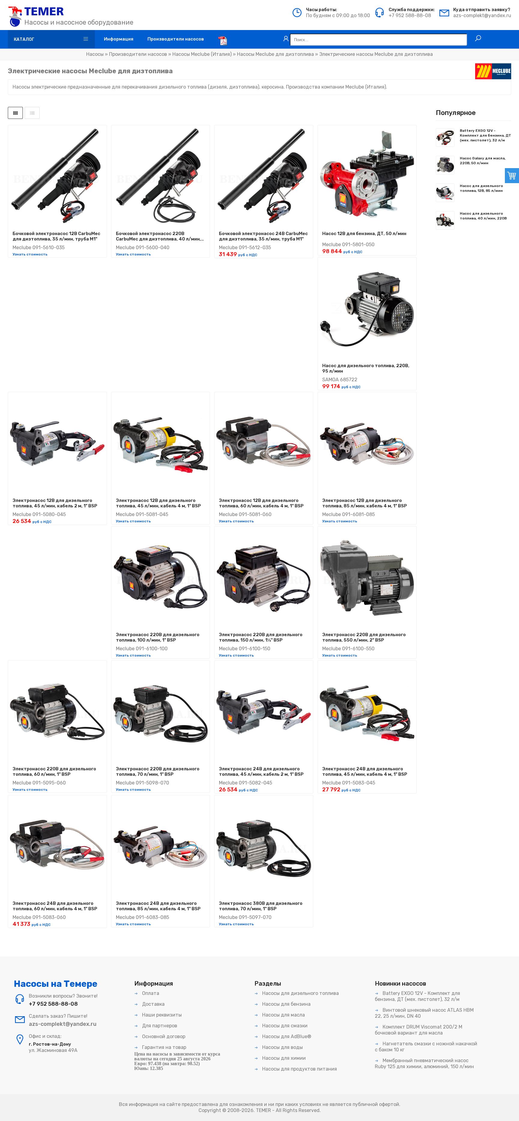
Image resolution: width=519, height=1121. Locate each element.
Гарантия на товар (163, 1047)
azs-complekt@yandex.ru (482, 15)
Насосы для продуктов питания (299, 1069)
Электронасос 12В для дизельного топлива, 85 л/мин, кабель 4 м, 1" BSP (364, 503)
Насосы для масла (283, 1015)
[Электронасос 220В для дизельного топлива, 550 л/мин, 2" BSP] (367, 577)
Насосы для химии (283, 1058)
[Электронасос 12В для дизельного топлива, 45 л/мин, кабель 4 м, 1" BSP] (160, 443)
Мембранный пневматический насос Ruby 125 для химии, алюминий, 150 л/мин (424, 1063)
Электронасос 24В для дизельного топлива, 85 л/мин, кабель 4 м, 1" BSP (158, 906)
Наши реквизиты (161, 1015)
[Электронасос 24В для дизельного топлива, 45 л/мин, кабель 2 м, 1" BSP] (263, 711)
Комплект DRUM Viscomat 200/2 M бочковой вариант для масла (418, 1030)
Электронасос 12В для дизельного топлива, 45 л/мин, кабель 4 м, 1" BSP (158, 503)
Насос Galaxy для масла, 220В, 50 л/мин (482, 160)
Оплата (150, 993)
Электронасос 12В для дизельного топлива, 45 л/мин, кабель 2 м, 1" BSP (55, 503)
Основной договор (163, 1036)
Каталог (24, 39)
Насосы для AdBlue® (286, 1036)
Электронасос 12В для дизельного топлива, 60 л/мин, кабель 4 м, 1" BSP (261, 503)
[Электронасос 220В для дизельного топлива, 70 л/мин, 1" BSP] (160, 711)
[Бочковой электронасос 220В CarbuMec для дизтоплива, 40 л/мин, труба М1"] (160, 176)
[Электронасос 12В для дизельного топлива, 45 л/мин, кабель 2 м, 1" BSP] (57, 443)
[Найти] (478, 38)
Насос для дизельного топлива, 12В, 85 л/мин (481, 188)
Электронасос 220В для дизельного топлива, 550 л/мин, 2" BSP (364, 637)
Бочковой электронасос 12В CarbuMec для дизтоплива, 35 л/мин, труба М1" (56, 236)
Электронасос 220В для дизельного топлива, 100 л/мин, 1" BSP (157, 637)
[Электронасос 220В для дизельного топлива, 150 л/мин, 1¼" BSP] (263, 577)
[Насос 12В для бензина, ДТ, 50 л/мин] (367, 176)
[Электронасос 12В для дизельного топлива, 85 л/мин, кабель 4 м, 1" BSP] (367, 443)
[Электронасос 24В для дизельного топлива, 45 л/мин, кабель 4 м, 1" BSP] (367, 711)
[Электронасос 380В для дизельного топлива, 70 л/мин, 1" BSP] (263, 846)
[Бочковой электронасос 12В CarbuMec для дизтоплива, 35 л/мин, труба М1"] (57, 176)
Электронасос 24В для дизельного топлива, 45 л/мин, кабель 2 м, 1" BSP (261, 771)
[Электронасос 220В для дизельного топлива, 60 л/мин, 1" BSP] (57, 711)
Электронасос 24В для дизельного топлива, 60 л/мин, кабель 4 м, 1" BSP (55, 906)
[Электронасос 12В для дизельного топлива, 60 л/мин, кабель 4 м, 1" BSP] (263, 443)
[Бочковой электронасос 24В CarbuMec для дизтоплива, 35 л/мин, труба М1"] (263, 176)
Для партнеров (159, 1026)
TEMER (263, 1110)
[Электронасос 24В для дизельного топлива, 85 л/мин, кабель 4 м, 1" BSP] (160, 846)
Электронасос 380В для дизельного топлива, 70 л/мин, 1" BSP (260, 906)
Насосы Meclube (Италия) (202, 54)
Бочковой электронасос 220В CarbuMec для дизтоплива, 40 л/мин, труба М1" (158, 236)
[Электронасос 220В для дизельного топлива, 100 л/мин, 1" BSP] (160, 577)
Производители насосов (138, 54)
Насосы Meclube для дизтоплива (275, 54)
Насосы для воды (282, 1047)
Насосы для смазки (284, 1026)
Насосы (95, 54)
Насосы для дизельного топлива (300, 993)
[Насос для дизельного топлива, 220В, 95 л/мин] (367, 308)
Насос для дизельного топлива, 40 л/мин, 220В (483, 215)
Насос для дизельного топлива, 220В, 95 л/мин (365, 368)
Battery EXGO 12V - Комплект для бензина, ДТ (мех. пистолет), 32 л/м (485, 135)
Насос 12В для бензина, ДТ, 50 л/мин (364, 233)
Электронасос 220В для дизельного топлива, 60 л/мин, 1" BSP (54, 771)
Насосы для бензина (286, 1004)
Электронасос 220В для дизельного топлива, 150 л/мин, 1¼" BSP (260, 637)
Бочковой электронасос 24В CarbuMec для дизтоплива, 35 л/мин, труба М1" (263, 236)
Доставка (153, 1004)
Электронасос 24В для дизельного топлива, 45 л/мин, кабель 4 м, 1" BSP (364, 771)
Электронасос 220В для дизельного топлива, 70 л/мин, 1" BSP (157, 771)
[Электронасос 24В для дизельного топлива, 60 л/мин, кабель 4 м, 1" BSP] (57, 846)
